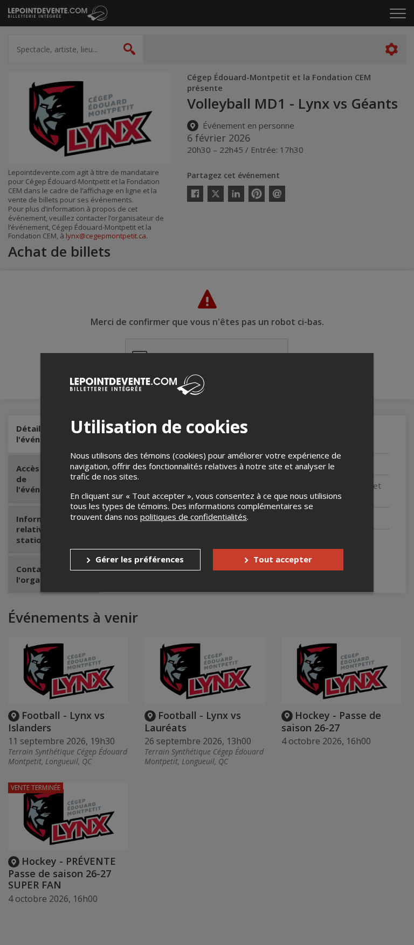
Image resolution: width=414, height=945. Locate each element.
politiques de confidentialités (193, 516)
